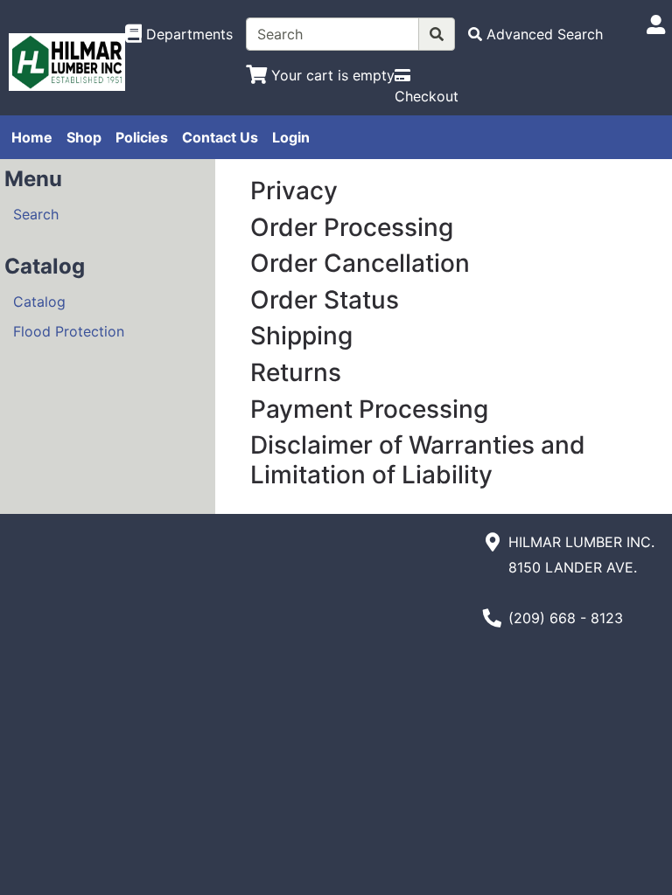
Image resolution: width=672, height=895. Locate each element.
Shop (84, 137)
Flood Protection (68, 331)
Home (31, 137)
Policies (142, 137)
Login (291, 137)
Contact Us (220, 137)
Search (36, 214)
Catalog (39, 301)
